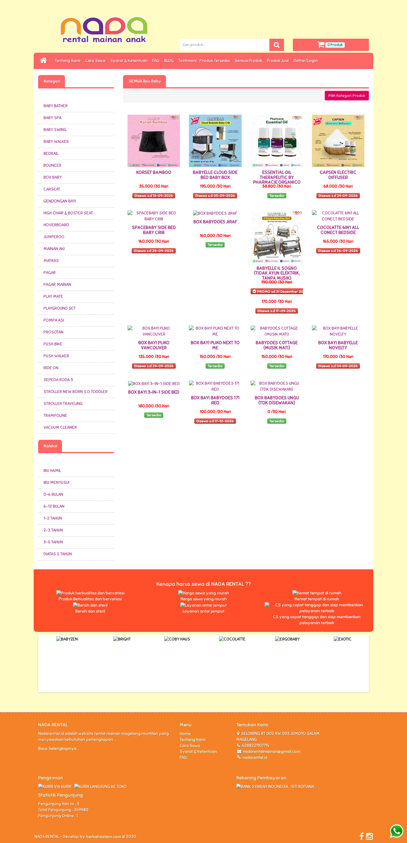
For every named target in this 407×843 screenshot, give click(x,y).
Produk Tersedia (216, 60)
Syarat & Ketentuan (129, 60)
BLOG (169, 60)
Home (185, 733)
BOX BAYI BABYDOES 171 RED (215, 400)
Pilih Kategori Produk (346, 96)
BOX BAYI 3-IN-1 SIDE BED (153, 392)
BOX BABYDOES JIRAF (215, 222)
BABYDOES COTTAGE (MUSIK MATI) (277, 345)
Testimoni (187, 60)
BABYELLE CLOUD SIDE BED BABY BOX (215, 175)
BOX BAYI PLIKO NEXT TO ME (215, 345)
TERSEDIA (180, 81)
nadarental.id (254, 757)
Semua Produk (249, 60)
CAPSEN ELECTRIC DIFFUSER (338, 175)
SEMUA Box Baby (144, 81)
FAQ (156, 60)
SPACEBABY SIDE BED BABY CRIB (154, 230)
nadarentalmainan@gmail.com (271, 751)
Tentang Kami (68, 60)
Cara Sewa (96, 60)
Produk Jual (279, 60)
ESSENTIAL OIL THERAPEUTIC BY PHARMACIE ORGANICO (277, 177)
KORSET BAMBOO (153, 172)
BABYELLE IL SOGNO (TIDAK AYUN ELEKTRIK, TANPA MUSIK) (277, 273)
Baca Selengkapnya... (58, 748)
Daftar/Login (306, 60)
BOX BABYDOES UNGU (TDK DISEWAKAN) (277, 400)
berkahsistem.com (103, 836)
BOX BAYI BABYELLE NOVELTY (338, 345)
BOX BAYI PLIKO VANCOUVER (154, 345)
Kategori (51, 81)
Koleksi (50, 445)
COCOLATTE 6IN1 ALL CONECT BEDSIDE (338, 230)
